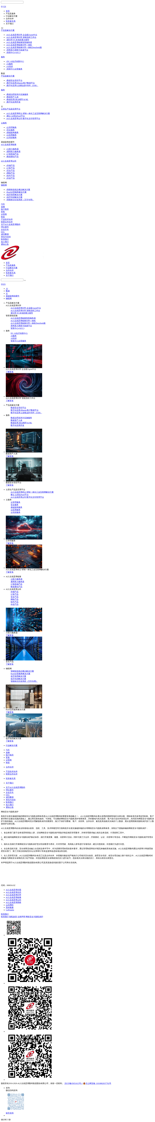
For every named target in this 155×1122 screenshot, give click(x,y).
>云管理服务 (11, 127)
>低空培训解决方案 (14, 197)
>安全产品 (10, 171)
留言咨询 (10, 1113)
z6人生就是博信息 (13, 892)
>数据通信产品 (12, 157)
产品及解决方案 (8, 30)
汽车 (3, 204)
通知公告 (5, 244)
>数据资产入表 (12, 97)
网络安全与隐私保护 (34, 917)
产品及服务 (11, 265)
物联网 (4, 185)
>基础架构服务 (12, 132)
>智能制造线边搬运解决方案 (18, 190)
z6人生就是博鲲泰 (8, 144)
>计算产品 (10, 168)
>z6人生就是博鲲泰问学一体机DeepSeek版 (24, 47)
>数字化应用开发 (13, 102)
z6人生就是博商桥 (13, 902)
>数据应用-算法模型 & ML (17, 99)
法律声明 (21, 917)
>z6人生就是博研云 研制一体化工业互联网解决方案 (28, 113)
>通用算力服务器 (13, 151)
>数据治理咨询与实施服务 (17, 94)
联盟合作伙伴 (7, 222)
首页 (8, 263)
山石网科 (10, 905)
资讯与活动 (6, 237)
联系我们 (5, 239)
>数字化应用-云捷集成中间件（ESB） (22, 85)
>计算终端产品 (12, 154)
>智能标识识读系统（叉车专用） (20, 200)
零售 (3, 212)
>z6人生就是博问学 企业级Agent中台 (21, 35)
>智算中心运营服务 (14, 69)
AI (7, 289)
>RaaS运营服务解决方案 (16, 192)
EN (4, 7)
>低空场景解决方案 (14, 195)
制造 (3, 217)
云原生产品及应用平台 (10, 109)
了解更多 (10, 372)
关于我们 (10, 275)
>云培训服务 (11, 138)
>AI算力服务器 (12, 149)
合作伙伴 (10, 270)
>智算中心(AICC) (13, 52)
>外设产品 (10, 178)
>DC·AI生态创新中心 (15, 61)
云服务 (4, 123)
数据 (8, 291)
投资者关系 (11, 273)
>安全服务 (10, 130)
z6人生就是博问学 (13, 895)
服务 (3, 57)
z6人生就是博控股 (13, 890)
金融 (3, 207)
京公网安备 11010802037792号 (98, 1083)
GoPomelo (10, 910)
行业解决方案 (11, 268)
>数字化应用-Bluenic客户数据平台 (20, 83)
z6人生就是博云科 (8, 161)
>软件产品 (10, 176)
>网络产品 (10, 173)
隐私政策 (13, 917)
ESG (3, 232)
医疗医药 (5, 209)
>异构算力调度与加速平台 (17, 50)
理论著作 (5, 227)
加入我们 (5, 242)
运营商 (4, 214)
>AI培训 (9, 66)
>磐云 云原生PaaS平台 (15, 116)
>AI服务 (9, 64)
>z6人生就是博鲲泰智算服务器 (19, 42)
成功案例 (5, 234)
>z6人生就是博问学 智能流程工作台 (21, 37)
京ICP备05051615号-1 (73, 1083)
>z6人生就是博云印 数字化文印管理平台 (23, 118)
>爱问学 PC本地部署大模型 (17, 40)
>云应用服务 (11, 135)
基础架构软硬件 (12, 296)
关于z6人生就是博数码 (10, 224)
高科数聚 (10, 907)
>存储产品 (10, 165)
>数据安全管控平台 (14, 80)
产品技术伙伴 (7, 219)
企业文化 (5, 229)
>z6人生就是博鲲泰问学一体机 (19, 45)
